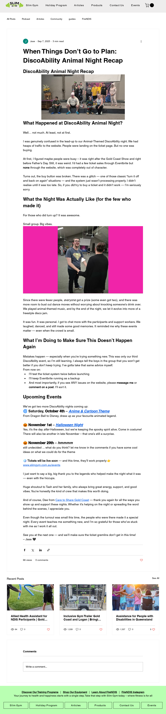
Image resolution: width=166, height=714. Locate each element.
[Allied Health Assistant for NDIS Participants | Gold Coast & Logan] (30, 597)
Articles (40, 19)
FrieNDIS (86, 19)
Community (56, 19)
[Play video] (83, 259)
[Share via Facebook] (24, 550)
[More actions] (141, 41)
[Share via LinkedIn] (40, 550)
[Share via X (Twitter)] (32, 550)
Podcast (26, 19)
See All (155, 578)
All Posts (11, 19)
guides (72, 19)
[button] (150, 5)
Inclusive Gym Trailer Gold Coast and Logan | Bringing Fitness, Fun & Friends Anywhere (83, 617)
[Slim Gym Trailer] (83, 597)
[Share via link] (48, 550)
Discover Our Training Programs (40, 692)
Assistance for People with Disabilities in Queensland (134, 617)
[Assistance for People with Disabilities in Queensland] (135, 597)
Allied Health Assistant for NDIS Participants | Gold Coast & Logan (29, 617)
